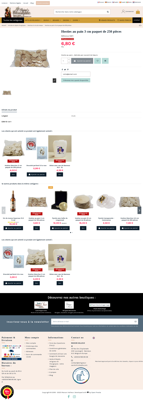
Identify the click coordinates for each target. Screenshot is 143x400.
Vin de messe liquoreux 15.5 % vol (13, 219)
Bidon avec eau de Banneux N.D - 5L (60, 166)
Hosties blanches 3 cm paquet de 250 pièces (13, 166)
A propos (52, 372)
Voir (13, 174)
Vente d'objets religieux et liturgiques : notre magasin (56, 362)
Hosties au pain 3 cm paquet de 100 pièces (36, 219)
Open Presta (96, 392)
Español (123, 2)
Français (101, 2)
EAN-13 (4, 122)
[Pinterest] (67, 70)
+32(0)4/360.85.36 (81, 357)
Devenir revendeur (43, 3)
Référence (65, 36)
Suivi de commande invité (34, 355)
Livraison (5, 3)
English (116, 2)
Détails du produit (9, 110)
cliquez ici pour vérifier (136, 361)
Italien (130, 2)
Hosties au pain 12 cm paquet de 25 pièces (83, 219)
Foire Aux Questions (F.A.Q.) (57, 344)
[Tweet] (65, 70)
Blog (32, 3)
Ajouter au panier (84, 61)
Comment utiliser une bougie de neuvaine (58, 355)
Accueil (25, 3)
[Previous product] (139, 25)
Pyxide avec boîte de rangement (59, 219)
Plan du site (54, 369)
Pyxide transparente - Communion (106, 219)
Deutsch (109, 2)
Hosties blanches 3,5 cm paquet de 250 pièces (130, 219)
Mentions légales (15, 3)
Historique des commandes (32, 347)
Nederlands (137, 2)
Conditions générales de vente (57, 349)
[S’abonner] (135, 322)
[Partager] (62, 70)
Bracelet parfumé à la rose (36, 165)
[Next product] (140, 25)
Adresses (29, 351)
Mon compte (31, 343)
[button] (47, 20)
